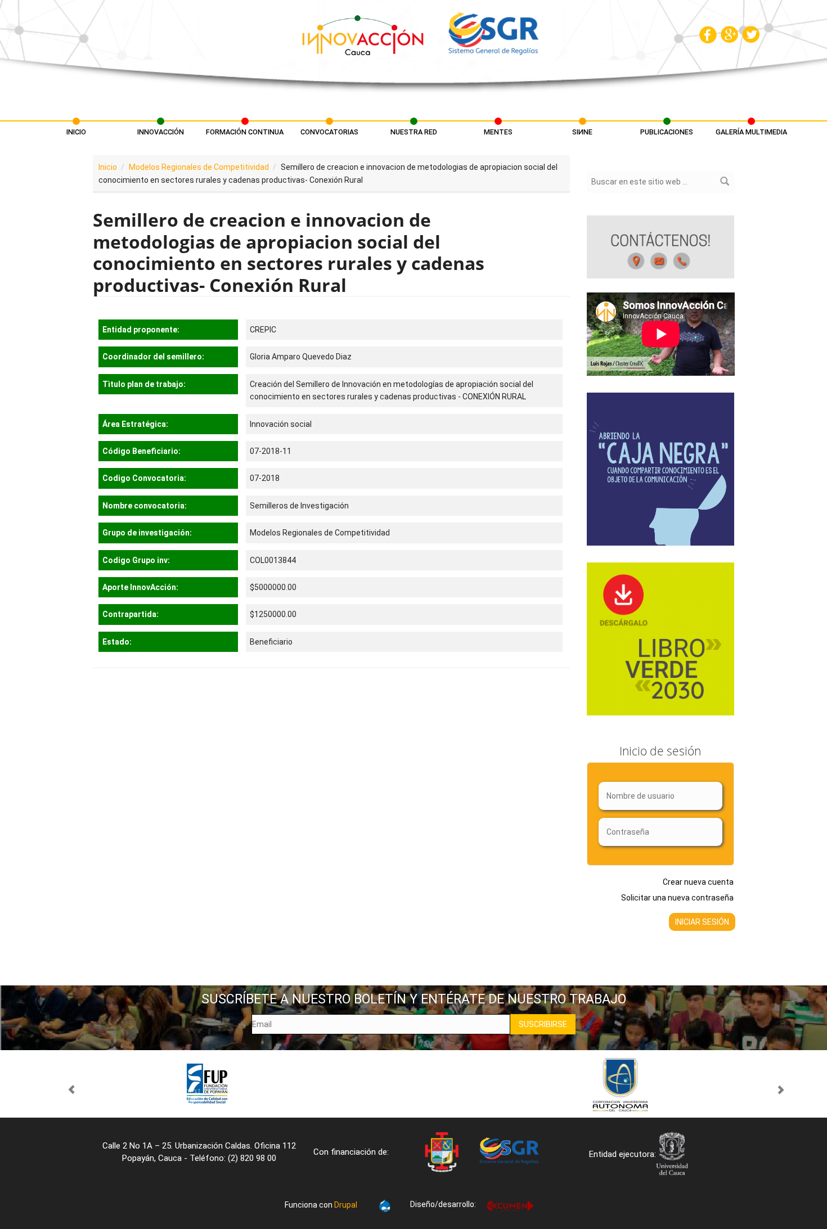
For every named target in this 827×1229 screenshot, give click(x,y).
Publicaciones (666, 132)
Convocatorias (329, 132)
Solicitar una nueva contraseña (677, 897)
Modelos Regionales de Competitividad (199, 167)
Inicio (76, 132)
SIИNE (582, 132)
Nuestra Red (413, 132)
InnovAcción (160, 132)
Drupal (345, 1204)
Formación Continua (245, 132)
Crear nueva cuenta (698, 881)
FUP (207, 1084)
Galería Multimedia (751, 132)
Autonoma (620, 1084)
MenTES (498, 132)
